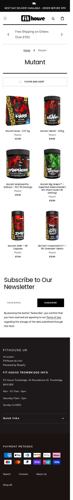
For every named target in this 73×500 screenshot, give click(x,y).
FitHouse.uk (10, 360)
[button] (5, 18)
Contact (23, 474)
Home (27, 50)
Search (7, 474)
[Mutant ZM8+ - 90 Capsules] (18, 225)
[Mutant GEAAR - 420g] (52, 111)
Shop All (7, 484)
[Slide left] (8, 34)
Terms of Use (53, 317)
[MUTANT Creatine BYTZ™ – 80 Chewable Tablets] (52, 225)
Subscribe (50, 302)
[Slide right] (61, 34)
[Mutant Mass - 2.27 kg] (18, 111)
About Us (41, 474)
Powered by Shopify (14, 365)
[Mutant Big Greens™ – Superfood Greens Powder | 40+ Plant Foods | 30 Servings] (52, 164)
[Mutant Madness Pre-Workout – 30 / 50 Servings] (18, 164)
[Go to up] (64, 494)
